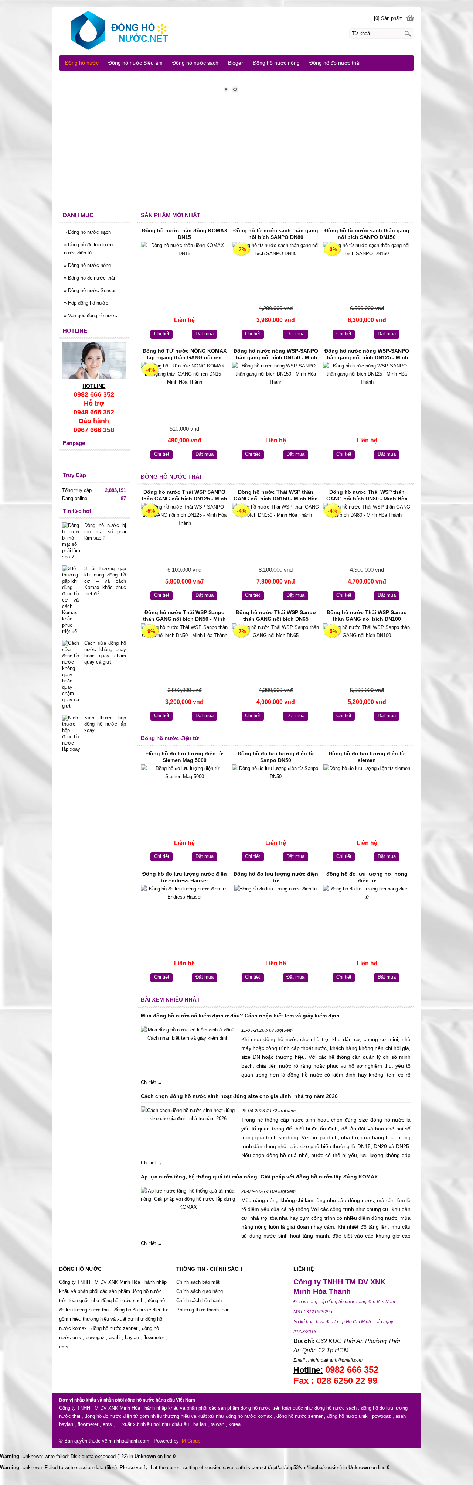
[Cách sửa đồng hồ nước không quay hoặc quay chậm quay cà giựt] (71, 674)
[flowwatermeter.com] (236, 31)
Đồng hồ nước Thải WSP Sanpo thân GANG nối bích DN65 (276, 615)
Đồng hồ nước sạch (87, 232)
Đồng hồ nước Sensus (90, 290)
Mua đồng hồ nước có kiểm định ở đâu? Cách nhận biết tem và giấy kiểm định (240, 1016)
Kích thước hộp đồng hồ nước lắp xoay (105, 724)
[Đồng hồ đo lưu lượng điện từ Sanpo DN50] (276, 794)
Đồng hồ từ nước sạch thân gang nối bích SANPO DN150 (366, 233)
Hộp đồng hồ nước (86, 303)
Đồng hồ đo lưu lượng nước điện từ (276, 877)
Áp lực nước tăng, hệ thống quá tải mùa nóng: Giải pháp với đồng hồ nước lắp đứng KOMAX (259, 1177)
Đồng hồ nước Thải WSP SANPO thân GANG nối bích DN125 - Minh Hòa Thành (184, 496)
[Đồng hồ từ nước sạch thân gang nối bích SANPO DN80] (276, 272)
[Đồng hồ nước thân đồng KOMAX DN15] (184, 272)
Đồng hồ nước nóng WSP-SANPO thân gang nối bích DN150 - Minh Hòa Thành (276, 355)
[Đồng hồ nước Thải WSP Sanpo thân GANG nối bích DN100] (367, 653)
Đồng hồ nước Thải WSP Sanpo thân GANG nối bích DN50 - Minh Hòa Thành (184, 616)
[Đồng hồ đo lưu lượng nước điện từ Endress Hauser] (184, 915)
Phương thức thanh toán (202, 1310)
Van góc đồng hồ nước (90, 315)
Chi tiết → (151, 1082)
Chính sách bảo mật (198, 1282)
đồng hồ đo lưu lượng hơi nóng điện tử (367, 877)
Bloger (235, 63)
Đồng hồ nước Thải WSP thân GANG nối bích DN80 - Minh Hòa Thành (367, 496)
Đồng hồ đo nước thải (89, 278)
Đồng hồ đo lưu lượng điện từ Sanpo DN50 (276, 756)
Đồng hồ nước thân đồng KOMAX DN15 (184, 233)
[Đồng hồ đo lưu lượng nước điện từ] (276, 915)
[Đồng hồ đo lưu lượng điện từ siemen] (367, 794)
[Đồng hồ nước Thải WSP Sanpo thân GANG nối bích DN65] (276, 653)
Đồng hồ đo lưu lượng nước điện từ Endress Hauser (184, 877)
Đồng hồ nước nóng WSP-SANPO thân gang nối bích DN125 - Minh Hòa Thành (366, 355)
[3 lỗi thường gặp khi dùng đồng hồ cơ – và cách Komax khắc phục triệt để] (71, 599)
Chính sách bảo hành (199, 1300)
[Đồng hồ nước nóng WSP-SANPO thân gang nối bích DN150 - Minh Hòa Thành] (276, 392)
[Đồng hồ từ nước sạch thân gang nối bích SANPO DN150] (367, 272)
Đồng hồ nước (82, 63)
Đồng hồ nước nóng (87, 265)
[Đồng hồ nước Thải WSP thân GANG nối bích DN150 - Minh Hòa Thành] (276, 533)
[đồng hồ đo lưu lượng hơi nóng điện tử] (367, 915)
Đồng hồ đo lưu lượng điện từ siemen (367, 756)
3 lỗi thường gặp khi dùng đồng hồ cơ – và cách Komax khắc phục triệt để (105, 581)
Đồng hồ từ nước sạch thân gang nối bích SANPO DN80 (275, 233)
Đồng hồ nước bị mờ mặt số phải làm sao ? (105, 532)
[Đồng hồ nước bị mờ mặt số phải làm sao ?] (71, 541)
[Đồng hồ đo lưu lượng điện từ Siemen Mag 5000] (184, 794)
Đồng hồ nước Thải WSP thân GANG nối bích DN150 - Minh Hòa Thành (276, 496)
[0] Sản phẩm (388, 18)
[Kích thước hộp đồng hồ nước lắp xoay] (71, 733)
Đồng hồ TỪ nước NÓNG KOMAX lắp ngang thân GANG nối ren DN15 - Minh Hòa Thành (185, 355)
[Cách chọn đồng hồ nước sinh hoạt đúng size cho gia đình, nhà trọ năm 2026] (188, 1114)
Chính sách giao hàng (199, 1291)
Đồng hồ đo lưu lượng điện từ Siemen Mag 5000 (184, 756)
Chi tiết (161, 333)
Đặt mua (204, 333)
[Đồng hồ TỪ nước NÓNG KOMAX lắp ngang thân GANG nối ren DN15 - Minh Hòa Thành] (184, 392)
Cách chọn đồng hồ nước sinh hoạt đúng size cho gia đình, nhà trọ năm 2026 (239, 1096)
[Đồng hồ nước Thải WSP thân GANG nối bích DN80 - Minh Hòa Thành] (367, 533)
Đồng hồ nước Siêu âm (135, 63)
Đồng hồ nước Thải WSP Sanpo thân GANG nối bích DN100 (367, 615)
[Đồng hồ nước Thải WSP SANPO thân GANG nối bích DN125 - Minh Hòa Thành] (184, 533)
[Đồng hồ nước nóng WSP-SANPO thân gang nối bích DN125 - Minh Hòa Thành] (367, 392)
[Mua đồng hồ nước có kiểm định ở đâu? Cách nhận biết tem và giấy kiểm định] (188, 1034)
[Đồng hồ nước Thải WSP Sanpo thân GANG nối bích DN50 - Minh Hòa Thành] (184, 653)
